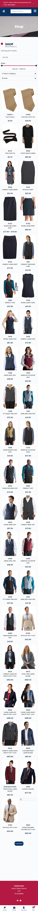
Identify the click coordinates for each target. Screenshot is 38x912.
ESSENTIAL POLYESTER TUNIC (28, 451)
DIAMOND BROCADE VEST (10, 451)
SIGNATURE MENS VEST (10, 488)
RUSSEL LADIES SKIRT (28, 226)
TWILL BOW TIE (10, 153)
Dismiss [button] (33, 3)
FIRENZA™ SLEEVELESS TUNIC (28, 265)
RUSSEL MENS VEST (10, 525)
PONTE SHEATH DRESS (28, 153)
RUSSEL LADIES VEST (10, 339)
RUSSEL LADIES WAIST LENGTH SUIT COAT (28, 713)
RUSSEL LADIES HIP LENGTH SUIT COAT (10, 713)
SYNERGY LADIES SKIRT (10, 264)
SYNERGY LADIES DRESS (10, 190)
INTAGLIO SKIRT (28, 190)
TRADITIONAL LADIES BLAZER (10, 790)
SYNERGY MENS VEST (28, 525)
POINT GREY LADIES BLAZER (28, 675)
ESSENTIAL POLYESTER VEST (28, 376)
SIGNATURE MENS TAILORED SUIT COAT (28, 828)
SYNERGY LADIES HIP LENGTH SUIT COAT (10, 675)
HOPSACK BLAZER (28, 789)
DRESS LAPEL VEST (10, 375)
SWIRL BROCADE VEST (28, 414)
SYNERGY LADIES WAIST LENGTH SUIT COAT (10, 752)
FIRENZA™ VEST (10, 303)
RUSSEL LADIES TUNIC (28, 303)
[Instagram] (20, 900)
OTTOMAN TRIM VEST (10, 414)
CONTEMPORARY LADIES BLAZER (28, 752)
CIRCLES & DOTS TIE (28, 117)
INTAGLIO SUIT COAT (28, 636)
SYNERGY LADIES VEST (28, 339)
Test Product (10, 117)
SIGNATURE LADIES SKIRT (10, 227)
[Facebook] (17, 900)
